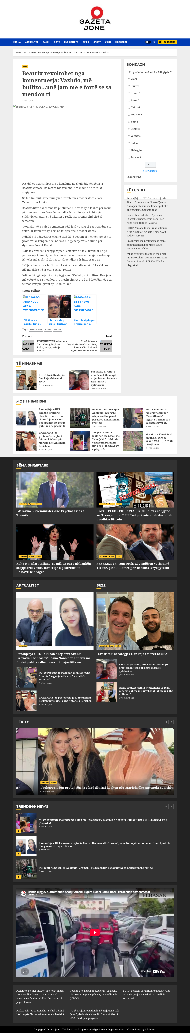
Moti (108, 42)
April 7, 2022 (29, 101)
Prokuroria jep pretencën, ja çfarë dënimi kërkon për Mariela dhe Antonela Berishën (146, 244)
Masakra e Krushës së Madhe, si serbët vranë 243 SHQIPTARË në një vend (159, 439)
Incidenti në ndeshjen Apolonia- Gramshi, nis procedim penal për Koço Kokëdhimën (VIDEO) (145, 219)
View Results (150, 170)
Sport (97, 42)
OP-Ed (86, 42)
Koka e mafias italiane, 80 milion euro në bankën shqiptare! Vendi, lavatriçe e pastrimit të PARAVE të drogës (53, 568)
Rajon (46, 42)
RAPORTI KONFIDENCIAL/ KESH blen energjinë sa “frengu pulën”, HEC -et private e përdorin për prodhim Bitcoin (134, 515)
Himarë (135, 93)
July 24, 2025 (45, 827)
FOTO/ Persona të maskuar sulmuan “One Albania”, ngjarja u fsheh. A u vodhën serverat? (147, 232)
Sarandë (136, 157)
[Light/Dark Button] (148, 42)
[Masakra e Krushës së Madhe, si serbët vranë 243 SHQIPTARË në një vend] (133, 441)
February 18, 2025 (99, 389)
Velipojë (136, 136)
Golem (134, 143)
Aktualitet (31, 42)
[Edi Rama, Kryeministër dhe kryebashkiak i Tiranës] (55, 490)
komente (57, 329)
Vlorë (134, 79)
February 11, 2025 (127, 698)
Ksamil (135, 100)
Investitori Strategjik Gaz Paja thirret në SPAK (52, 378)
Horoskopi (121, 42)
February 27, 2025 (47, 385)
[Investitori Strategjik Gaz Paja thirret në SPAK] (26, 380)
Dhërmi (135, 107)
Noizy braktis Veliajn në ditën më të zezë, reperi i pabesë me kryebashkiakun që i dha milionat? (146, 691)
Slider (38, 504)
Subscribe (169, 42)
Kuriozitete (71, 42)
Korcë (134, 121)
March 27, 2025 (100, 427)
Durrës (135, 86)
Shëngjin (136, 150)
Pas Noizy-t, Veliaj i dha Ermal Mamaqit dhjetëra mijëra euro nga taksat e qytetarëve (104, 378)
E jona (17, 42)
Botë (57, 42)
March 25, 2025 (153, 427)
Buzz (25, 66)
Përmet (135, 128)
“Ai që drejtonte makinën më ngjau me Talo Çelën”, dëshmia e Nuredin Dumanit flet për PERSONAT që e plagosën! (147, 259)
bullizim (48, 329)
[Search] (154, 42)
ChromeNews (134, 1029)
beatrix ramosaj (36, 329)
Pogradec (136, 114)
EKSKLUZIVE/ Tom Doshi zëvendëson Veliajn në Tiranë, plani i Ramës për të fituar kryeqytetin (132, 566)
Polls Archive (134, 177)
